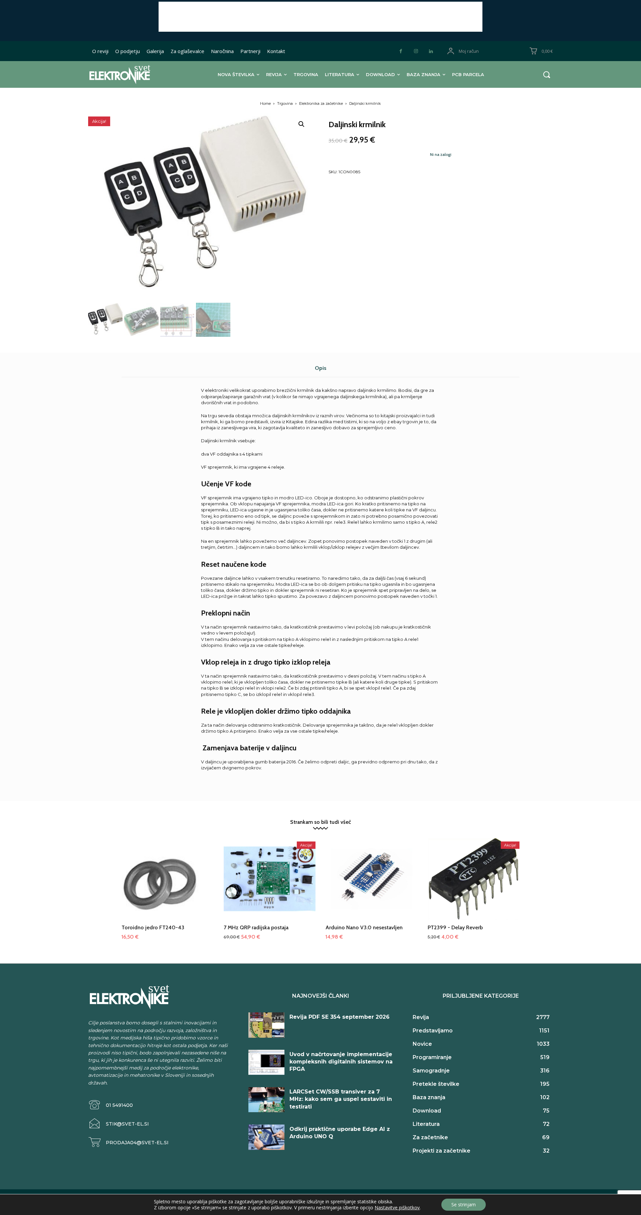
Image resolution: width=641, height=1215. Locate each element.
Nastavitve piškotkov (397, 1208)
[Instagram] (416, 51)
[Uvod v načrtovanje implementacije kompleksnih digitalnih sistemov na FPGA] (266, 1062)
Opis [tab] (321, 368)
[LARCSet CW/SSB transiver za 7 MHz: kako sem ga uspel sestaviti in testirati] (266, 1100)
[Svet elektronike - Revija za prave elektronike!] (130, 74)
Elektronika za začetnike (321, 103)
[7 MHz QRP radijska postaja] (270, 884)
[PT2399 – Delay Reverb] (474, 884)
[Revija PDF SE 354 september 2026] (266, 1025)
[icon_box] (110, 1105)
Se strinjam (463, 1204)
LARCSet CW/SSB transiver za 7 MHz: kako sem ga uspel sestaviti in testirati (340, 1099)
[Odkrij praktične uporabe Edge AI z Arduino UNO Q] (266, 1137)
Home (265, 103)
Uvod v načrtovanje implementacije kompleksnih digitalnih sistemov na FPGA (341, 1061)
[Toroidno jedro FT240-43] (168, 884)
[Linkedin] (431, 51)
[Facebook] (401, 51)
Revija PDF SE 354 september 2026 (339, 1017)
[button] (546, 74)
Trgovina (285, 103)
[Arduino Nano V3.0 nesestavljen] (372, 884)
